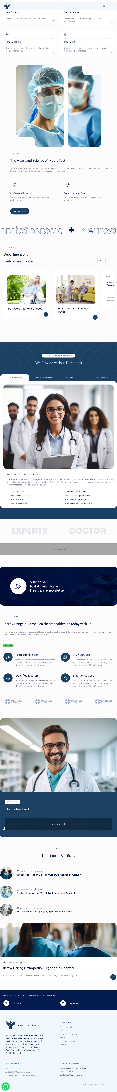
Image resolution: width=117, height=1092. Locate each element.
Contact (63, 1045)
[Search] (104, 6)
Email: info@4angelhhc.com (71, 1075)
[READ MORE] (54, 20)
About (62, 1037)
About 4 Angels (66, 1027)
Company (63, 1030)
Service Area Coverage (68, 1034)
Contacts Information (68, 1041)
